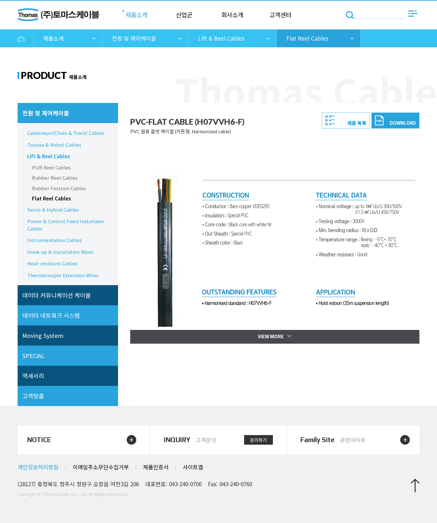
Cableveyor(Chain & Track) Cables (65, 132)
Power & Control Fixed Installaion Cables (65, 225)
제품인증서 (156, 467)
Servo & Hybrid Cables (53, 209)
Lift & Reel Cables (48, 156)
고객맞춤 (33, 396)
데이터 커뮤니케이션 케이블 (56, 295)
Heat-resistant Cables (52, 263)
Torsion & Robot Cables (54, 144)
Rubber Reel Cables (55, 177)
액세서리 (33, 375)
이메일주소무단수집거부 (101, 467)
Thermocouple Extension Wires (63, 275)
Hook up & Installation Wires (60, 251)
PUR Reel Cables (51, 167)
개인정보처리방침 (38, 467)
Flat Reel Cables (51, 198)
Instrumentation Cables (54, 240)
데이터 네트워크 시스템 (51, 315)
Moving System (42, 335)
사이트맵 (193, 467)
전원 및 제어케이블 (45, 113)
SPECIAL (33, 355)
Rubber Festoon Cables (59, 188)
